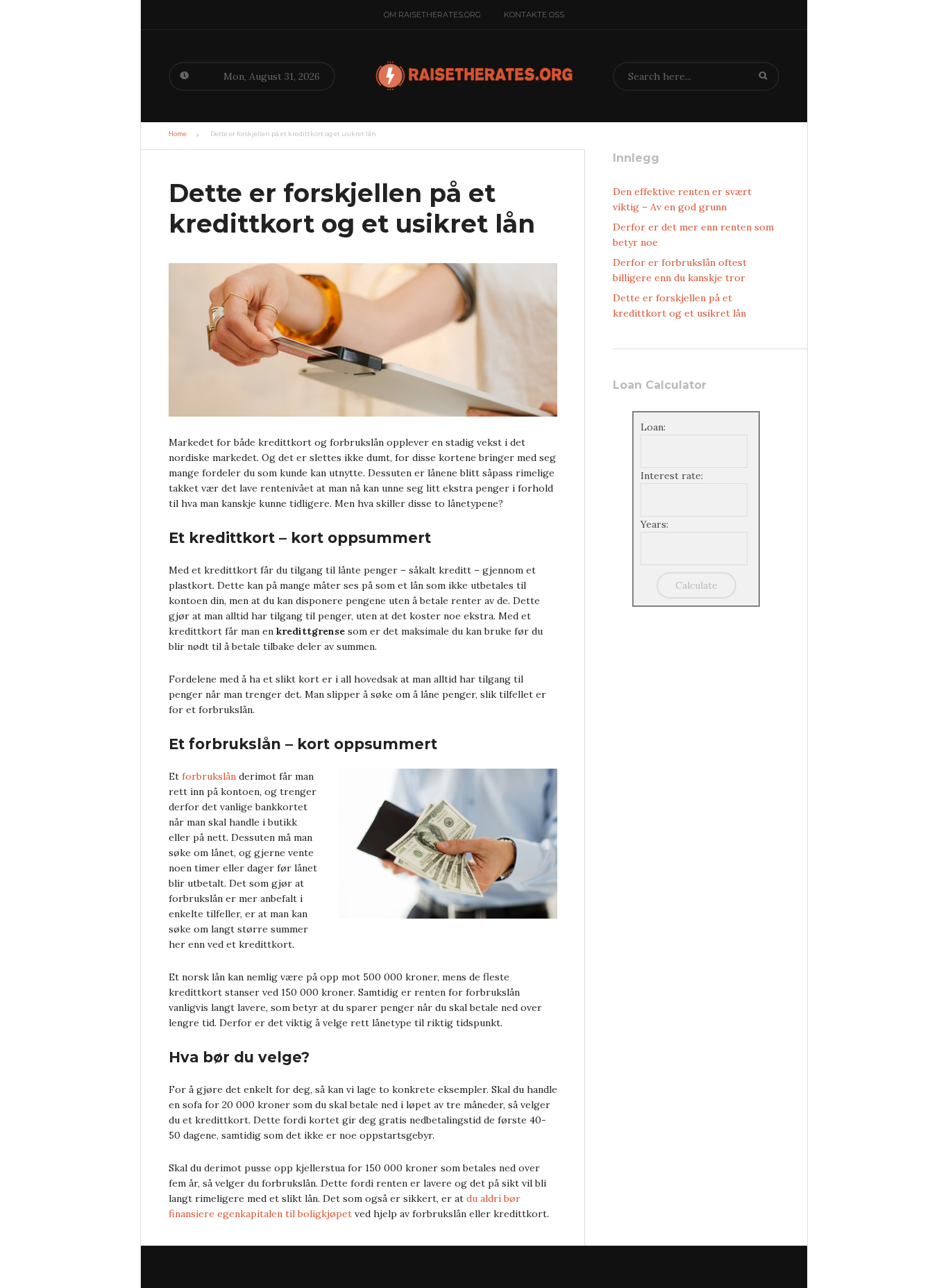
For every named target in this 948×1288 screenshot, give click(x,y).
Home (178, 134)
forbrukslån (209, 776)
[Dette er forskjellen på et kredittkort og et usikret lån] (363, 342)
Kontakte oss (534, 14)
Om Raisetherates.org (432, 14)
